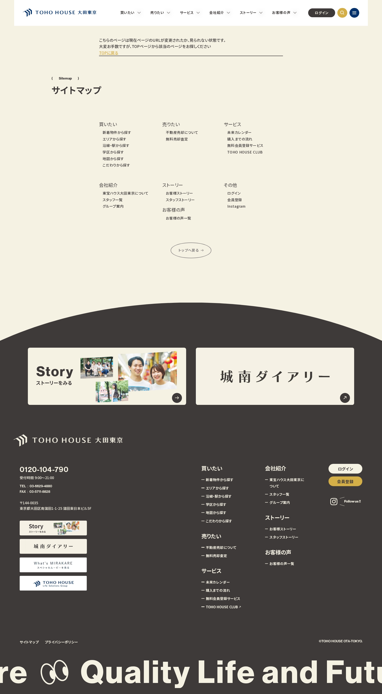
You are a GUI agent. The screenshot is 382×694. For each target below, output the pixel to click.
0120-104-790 (44, 469)
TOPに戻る (108, 52)
